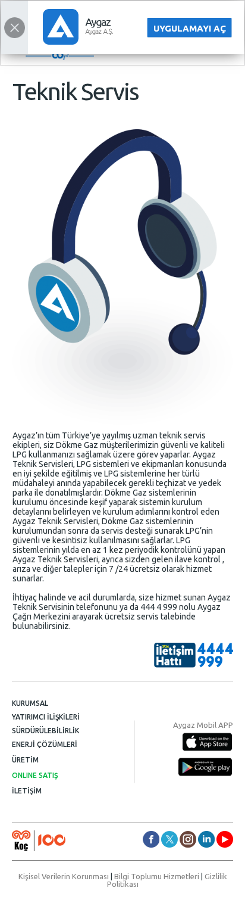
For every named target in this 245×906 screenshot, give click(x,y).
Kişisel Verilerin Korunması (63, 876)
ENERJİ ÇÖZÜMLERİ (44, 744)
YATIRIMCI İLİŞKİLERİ (46, 717)
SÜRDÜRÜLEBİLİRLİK (45, 730)
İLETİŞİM (27, 791)
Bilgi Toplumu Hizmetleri (156, 876)
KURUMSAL (30, 703)
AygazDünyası (224, 839)
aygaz (188, 839)
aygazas (151, 839)
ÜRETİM (25, 760)
